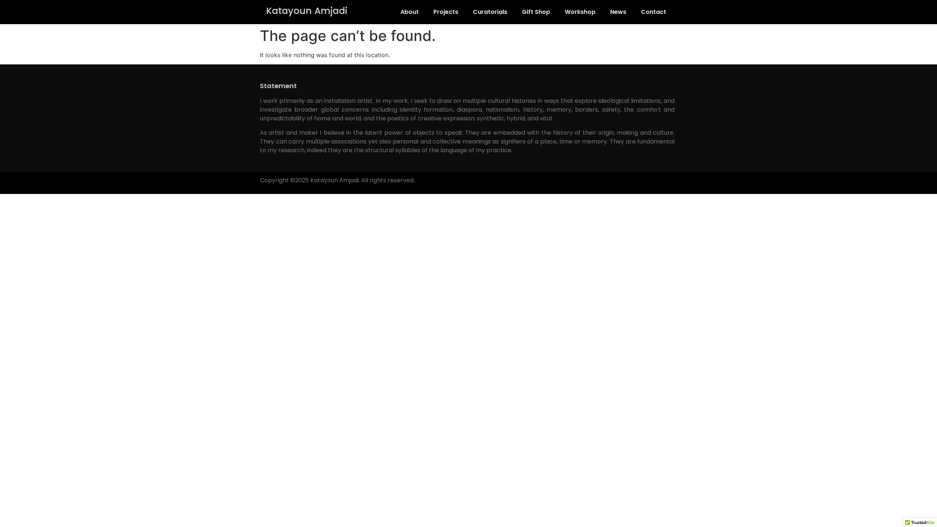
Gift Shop (536, 12)
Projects (445, 12)
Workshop (580, 12)
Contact (653, 12)
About (409, 12)
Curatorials (490, 12)
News (618, 12)
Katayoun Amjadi (306, 10)
